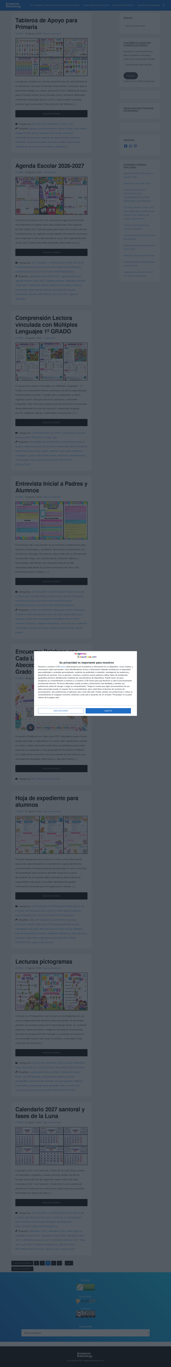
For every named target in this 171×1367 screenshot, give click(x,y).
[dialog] (85, 683)
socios (63, 667)
